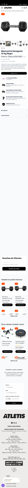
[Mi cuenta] (24, 8)
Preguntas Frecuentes (11, 486)
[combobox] (8, 398)
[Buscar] (22, 8)
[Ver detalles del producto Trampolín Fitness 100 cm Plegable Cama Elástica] (20, 333)
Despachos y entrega (11, 483)
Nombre (7, 385)
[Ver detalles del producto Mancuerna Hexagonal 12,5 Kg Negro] (7, 288)
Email (7, 390)
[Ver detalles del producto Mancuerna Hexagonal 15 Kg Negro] (20, 288)
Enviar (14, 403)
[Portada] (8, 8)
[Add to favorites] (25, 48)
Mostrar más (14, 316)
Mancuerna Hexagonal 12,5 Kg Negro (7, 297)
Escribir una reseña (14, 268)
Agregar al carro (14, 73)
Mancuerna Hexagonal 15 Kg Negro (19, 297)
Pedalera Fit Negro (7, 341)
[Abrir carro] (26, 7)
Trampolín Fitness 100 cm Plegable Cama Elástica (19, 342)
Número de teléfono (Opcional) (12, 396)
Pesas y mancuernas (7, 10)
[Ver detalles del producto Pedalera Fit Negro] (7, 333)
